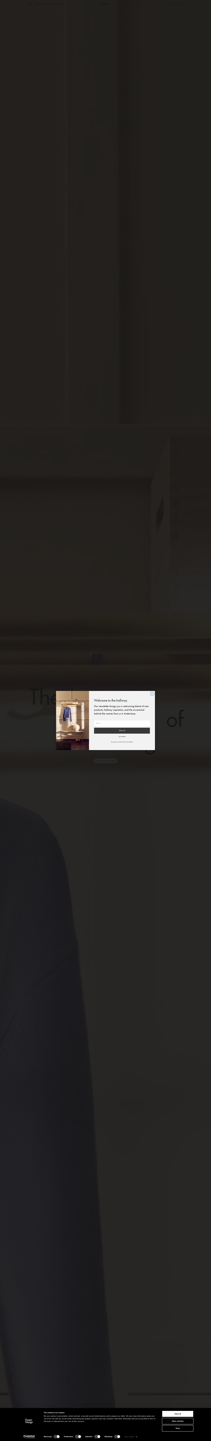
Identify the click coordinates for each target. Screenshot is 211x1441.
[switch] (78, 1436)
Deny (178, 1428)
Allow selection (178, 1421)
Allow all (177, 1414)
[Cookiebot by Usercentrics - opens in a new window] (29, 1436)
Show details (129, 1437)
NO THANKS (122, 736)
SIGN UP (122, 731)
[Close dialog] (152, 694)
